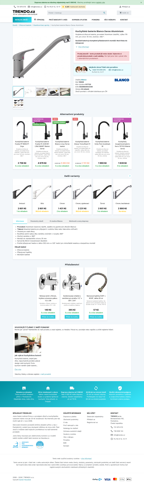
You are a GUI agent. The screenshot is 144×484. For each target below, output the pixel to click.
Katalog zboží (21, 20)
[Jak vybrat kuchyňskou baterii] (28, 343)
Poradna (96, 20)
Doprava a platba (79, 20)
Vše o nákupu (110, 20)
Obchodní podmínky (70, 419)
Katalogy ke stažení (70, 428)
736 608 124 (118, 431)
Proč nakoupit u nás (58, 20)
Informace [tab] (20, 221)
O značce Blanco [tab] (56, 221)
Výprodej (39, 20)
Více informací (83, 47)
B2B (64, 443)
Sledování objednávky (95, 416)
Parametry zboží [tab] (37, 221)
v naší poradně (45, 374)
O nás (65, 422)
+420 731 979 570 (99, 70)
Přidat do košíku (48, 317)
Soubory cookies (69, 434)
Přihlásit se (91, 419)
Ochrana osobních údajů (72, 431)
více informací (86, 458)
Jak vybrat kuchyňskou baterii (28, 355)
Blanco (83, 80)
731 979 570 (20, 7)
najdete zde (100, 2)
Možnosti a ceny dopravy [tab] (78, 221)
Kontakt (124, 20)
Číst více (18, 369)
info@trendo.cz (35, 7)
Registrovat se (92, 422)
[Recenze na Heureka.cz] (40, 446)
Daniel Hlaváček (25, 480)
